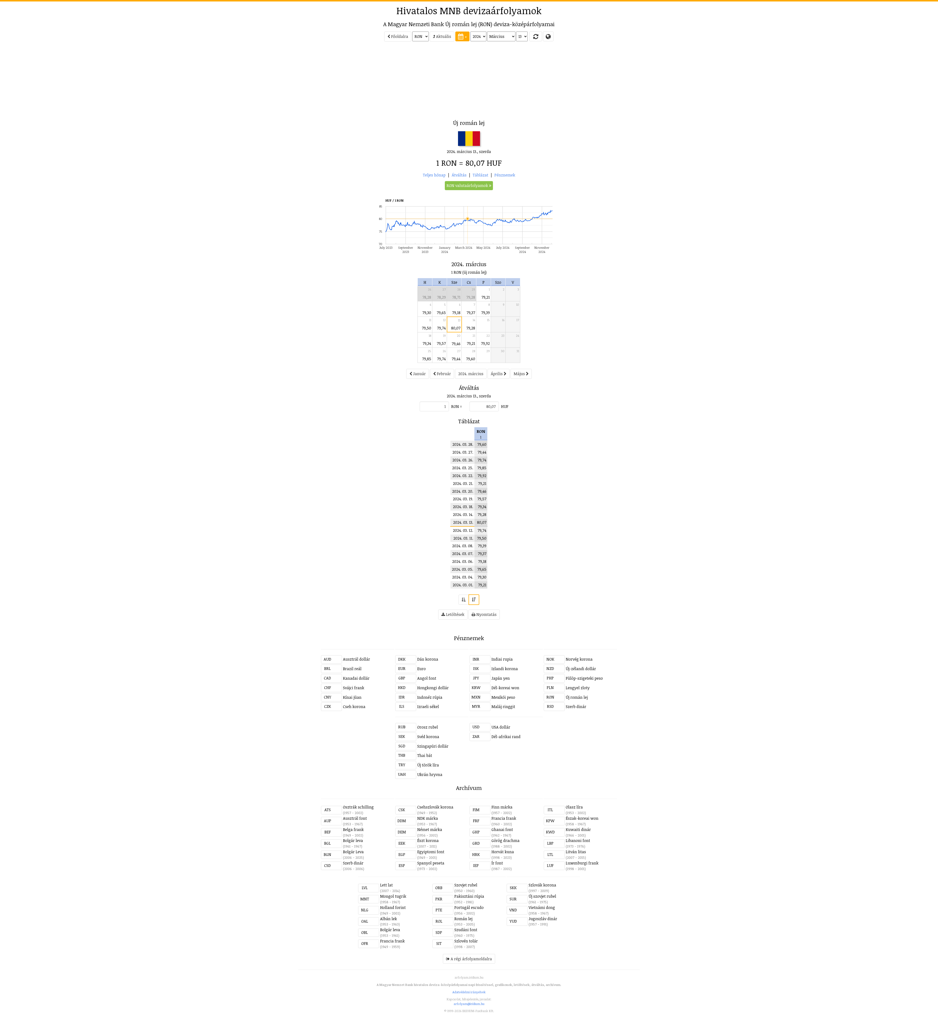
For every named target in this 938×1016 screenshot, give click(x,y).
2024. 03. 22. (462, 475)
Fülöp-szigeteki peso (584, 678)
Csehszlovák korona (435, 807)
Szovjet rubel (465, 885)
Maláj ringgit (503, 706)
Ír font (497, 863)
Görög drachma (505, 840)
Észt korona (428, 840)
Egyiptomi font (430, 851)
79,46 (456, 343)
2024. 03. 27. (462, 452)
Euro (421, 668)
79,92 (485, 343)
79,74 (441, 328)
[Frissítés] (535, 36)
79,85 (426, 358)
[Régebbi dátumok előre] (463, 600)
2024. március (470, 373)
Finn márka (501, 807)
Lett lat (386, 885)
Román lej (463, 918)
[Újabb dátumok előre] (474, 599)
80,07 (455, 328)
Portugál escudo (469, 907)
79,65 (441, 312)
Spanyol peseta (430, 863)
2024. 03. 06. (462, 561)
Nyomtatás (486, 614)
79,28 (470, 297)
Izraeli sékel (428, 706)
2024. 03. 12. (463, 530)
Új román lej (577, 697)
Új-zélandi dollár (581, 668)
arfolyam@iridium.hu (469, 1004)
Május (520, 373)
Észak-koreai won (582, 818)
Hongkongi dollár (433, 687)
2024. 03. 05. (462, 569)
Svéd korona (428, 736)
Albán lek (388, 918)
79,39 (485, 312)
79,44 (456, 358)
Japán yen (500, 678)
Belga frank (353, 829)
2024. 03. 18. (463, 506)
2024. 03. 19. (463, 499)
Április (497, 373)
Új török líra (428, 765)
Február (443, 373)
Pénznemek (504, 175)
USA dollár (500, 727)
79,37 (471, 312)
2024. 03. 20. (462, 491)
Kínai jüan (352, 697)
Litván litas (576, 851)
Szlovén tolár (466, 941)
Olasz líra (574, 807)
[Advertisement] (278, 82)
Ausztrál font (355, 818)
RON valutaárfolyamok (468, 185)
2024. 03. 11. (463, 538)
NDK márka (427, 818)
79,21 (485, 297)
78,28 (426, 297)
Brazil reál (352, 668)
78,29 (441, 297)
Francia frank (503, 818)
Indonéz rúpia (429, 697)
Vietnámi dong (542, 907)
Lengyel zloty (578, 687)
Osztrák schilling (358, 807)
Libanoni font (578, 840)
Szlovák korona (542, 885)
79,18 (456, 312)
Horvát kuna (502, 851)
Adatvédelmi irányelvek (469, 992)
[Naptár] (462, 36)
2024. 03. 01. (463, 585)
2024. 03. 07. (462, 553)
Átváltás (459, 175)
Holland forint (393, 907)
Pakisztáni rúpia (469, 896)
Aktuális (443, 36)
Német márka (429, 829)
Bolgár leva (353, 840)
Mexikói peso (503, 697)
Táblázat (480, 175)
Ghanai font (502, 829)
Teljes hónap (434, 175)
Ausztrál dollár (356, 659)
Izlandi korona (504, 668)
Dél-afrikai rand (506, 736)
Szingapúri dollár (432, 746)
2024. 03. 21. (463, 483)
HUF (504, 406)
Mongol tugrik (393, 896)
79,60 (470, 358)
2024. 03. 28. (462, 444)
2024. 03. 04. (462, 577)
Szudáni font (465, 929)
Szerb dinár (576, 706)
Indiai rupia (502, 659)
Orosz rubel (427, 727)
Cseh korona (354, 706)
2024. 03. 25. (462, 467)
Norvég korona (579, 659)
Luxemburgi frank (582, 863)
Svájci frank (353, 687)
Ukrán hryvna (429, 774)
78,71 (456, 297)
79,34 (427, 343)
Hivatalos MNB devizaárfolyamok (469, 10)
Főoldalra (399, 36)
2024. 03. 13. (463, 522)
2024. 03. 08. (462, 545)
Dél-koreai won (505, 687)
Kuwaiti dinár (578, 829)
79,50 (426, 328)
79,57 (441, 343)
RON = (456, 406)
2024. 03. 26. (462, 460)
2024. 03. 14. (463, 514)
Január (419, 373)
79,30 (426, 312)
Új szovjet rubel (542, 896)
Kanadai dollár (356, 678)
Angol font (426, 678)
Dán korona (427, 659)
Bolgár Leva (353, 851)
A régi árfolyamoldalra (471, 958)
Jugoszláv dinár (543, 918)
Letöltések (454, 614)
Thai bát (424, 755)
